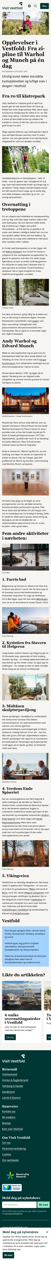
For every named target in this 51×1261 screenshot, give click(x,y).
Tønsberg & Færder (12, 1085)
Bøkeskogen (42, 599)
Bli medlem (8, 1117)
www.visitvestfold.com (15, 1227)
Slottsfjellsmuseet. (20, 913)
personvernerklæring (13, 1214)
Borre (4, 892)
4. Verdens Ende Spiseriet (17, 790)
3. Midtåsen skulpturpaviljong (19, 708)
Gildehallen (36, 899)
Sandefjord (8, 1091)
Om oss (6, 1142)
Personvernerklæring (14, 1148)
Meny (44, 6)
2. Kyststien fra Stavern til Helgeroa (24, 644)
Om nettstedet (10, 1160)
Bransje (6, 1123)
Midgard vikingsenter (34, 892)
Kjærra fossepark (14, 251)
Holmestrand (9, 1074)
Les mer (10, 1037)
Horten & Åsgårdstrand (15, 1080)
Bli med (43, 1204)
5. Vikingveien (15, 875)
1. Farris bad (14, 579)
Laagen (35, 321)
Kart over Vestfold (12, 1128)
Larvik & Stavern (11, 1097)
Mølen (32, 889)
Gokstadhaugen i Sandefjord (15, 909)
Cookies (6, 1154)
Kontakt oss (8, 1111)
